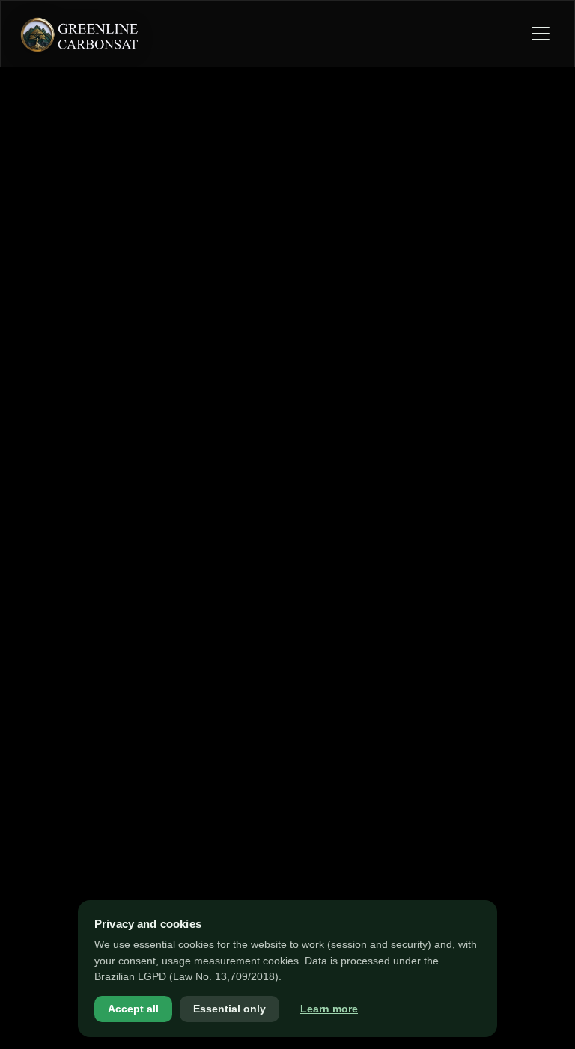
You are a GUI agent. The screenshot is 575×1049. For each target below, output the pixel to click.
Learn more (329, 1009)
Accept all (133, 1009)
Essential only (229, 1009)
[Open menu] (540, 33)
